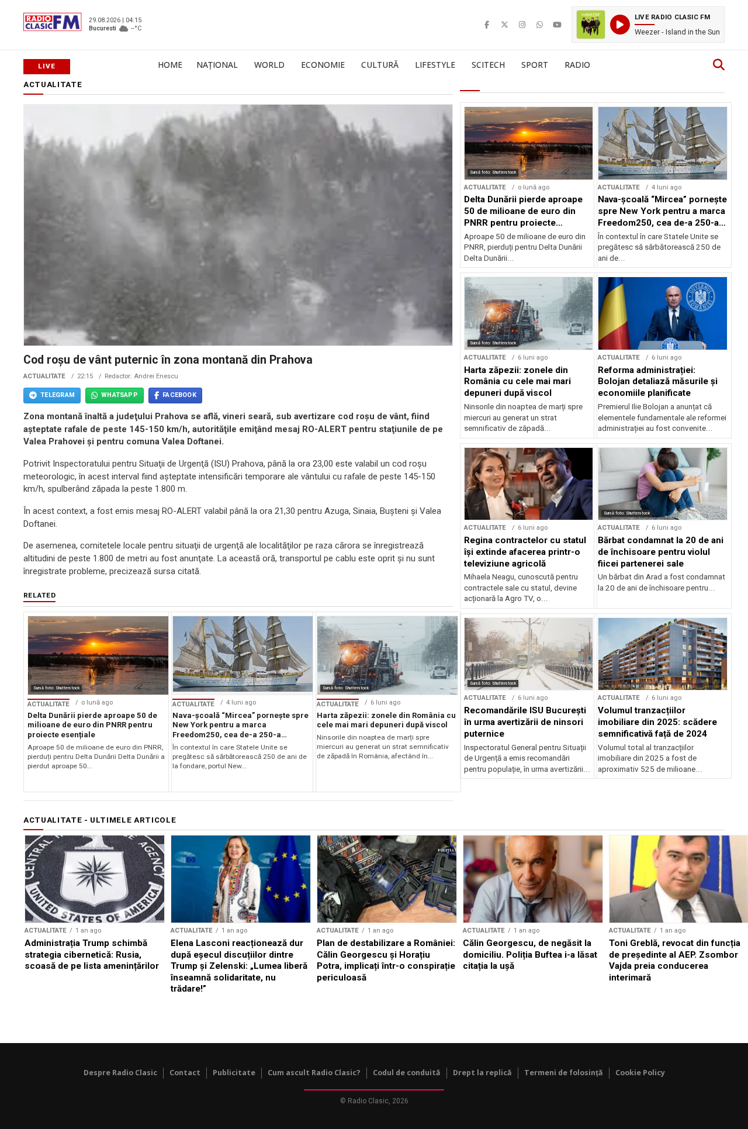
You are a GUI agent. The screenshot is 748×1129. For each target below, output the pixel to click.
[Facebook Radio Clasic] (486, 24)
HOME (170, 64)
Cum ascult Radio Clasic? (314, 1073)
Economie (323, 64)
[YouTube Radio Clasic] (556, 24)
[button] (648, 24)
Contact (184, 1073)
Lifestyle (435, 64)
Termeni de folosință (563, 1073)
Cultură (380, 64)
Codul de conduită (407, 1073)
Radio (577, 64)
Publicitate (234, 1073)
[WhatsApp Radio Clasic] (539, 24)
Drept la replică (482, 1073)
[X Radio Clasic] (504, 24)
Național (217, 64)
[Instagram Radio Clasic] (521, 24)
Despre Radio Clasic (120, 1073)
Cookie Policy (640, 1073)
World (269, 64)
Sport (534, 64)
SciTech (488, 64)
